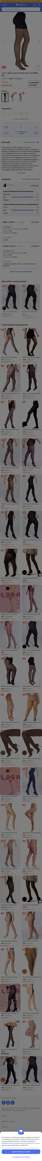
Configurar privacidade (21, 1157)
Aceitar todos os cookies (21, 1152)
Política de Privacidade (9, 1145)
